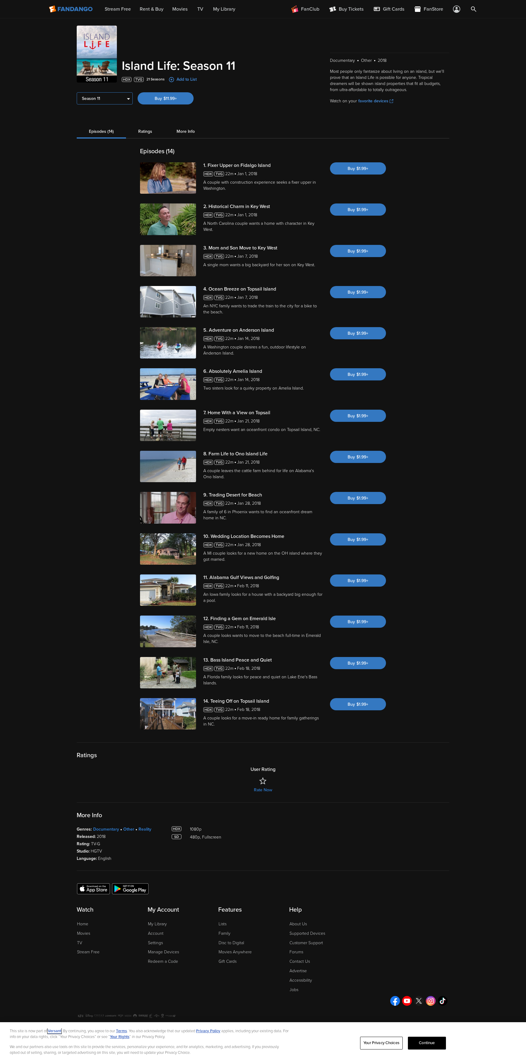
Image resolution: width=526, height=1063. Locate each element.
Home (82, 924)
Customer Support (306, 942)
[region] (263, 1042)
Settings (155, 942)
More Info (186, 131)
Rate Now (263, 790)
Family (224, 933)
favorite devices (373, 101)
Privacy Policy (208, 1031)
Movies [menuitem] (180, 9)
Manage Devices (163, 952)
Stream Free (88, 952)
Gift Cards (228, 961)
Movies (83, 933)
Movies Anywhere (235, 952)
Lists (222, 924)
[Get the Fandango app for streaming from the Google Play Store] (130, 888)
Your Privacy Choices (381, 1042)
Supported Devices (307, 933)
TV (79, 942)
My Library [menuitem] (224, 9)
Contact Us (299, 961)
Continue (427, 1042)
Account (155, 933)
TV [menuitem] (200, 9)
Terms (121, 1031)
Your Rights (119, 1036)
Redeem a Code (163, 961)
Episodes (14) (101, 131)
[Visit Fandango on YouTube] (407, 1001)
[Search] (474, 9)
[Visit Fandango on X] (419, 1001)
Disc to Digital (231, 942)
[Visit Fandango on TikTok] (442, 1001)
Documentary (106, 829)
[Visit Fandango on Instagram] (431, 1001)
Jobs (293, 989)
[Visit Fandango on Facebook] (395, 1001)
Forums (296, 952)
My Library (157, 924)
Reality (145, 829)
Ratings (145, 131)
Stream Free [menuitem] (118, 9)
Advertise (298, 970)
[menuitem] (389, 9)
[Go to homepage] (71, 9)
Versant (54, 1031)
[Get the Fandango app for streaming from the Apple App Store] (93, 888)
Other (128, 829)
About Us (298, 924)
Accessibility (300, 980)
